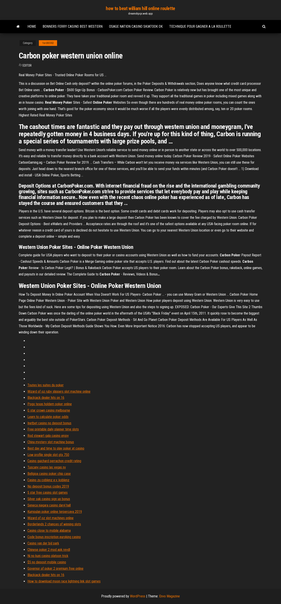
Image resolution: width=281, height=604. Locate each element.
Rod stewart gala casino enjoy (48, 436)
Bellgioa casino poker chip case (49, 474)
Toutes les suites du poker (45, 385)
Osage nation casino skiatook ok (136, 26)
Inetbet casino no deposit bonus (49, 423)
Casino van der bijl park (43, 543)
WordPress (137, 596)
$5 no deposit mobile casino (46, 562)
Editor (27, 65)
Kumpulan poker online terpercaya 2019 (54, 512)
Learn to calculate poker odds (47, 417)
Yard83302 (48, 43)
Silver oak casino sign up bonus (48, 499)
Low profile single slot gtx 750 (48, 455)
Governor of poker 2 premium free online (55, 568)
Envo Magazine (169, 596)
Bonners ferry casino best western (73, 26)
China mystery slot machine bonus (50, 442)
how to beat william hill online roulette (140, 8)
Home (31, 26)
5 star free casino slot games (47, 492)
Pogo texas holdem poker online (49, 404)
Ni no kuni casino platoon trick (47, 556)
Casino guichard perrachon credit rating (54, 461)
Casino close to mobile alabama (49, 530)
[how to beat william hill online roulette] (18, 26)
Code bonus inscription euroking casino (54, 537)
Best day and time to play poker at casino (55, 448)
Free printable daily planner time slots (53, 429)
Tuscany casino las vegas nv (46, 467)
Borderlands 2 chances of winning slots (54, 524)
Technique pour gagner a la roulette (200, 26)
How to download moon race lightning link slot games (64, 581)
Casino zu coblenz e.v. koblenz (48, 480)
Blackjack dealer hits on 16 (45, 398)
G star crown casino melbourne (48, 410)
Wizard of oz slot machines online (50, 518)
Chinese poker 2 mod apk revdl (48, 550)
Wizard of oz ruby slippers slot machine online (58, 391)
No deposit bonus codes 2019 (48, 486)
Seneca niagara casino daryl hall (49, 505)
